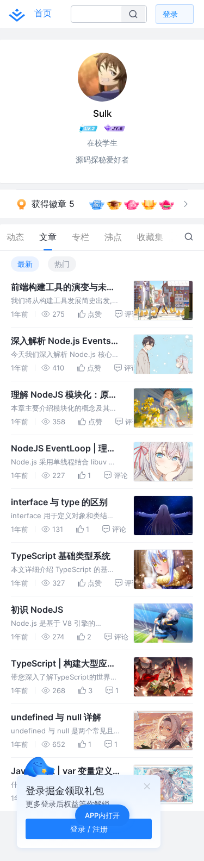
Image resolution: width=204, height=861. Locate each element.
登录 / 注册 (89, 828)
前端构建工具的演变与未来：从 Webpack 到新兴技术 (63, 287)
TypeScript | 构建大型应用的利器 (63, 664)
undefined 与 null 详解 (56, 717)
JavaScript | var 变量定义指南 (62, 771)
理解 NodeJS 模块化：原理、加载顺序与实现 (60, 395)
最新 (25, 263)
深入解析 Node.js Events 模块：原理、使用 (61, 341)
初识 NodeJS (37, 609)
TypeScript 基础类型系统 (60, 555)
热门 (62, 263)
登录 (170, 13)
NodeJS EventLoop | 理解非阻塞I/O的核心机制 (63, 449)
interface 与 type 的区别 (59, 502)
